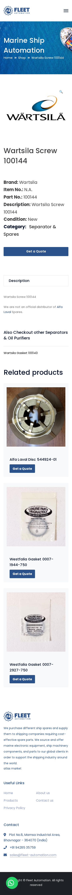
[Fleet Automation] (17, 10)
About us (43, 793)
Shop (22, 57)
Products (11, 800)
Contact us (44, 800)
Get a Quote (36, 251)
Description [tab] (19, 280)
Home (8, 57)
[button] (61, 93)
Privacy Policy (14, 808)
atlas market (12, 768)
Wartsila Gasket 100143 (21, 353)
